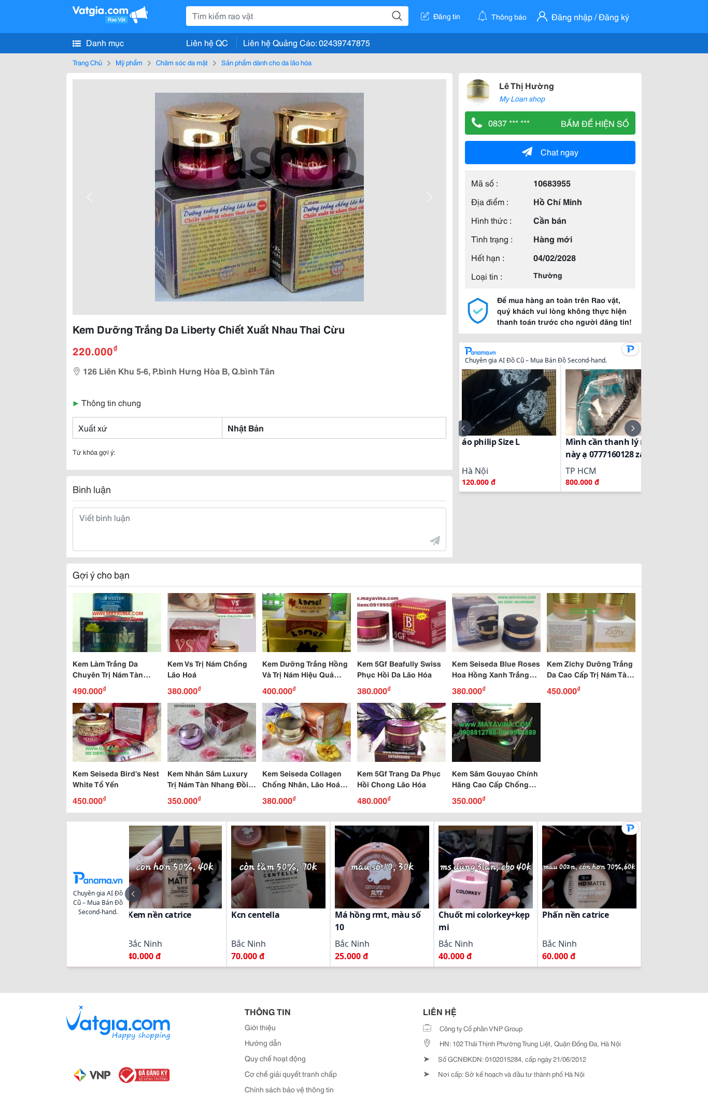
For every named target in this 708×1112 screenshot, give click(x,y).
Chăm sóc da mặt (182, 62)
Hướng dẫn (263, 1042)
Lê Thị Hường (526, 85)
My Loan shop (522, 98)
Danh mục (104, 42)
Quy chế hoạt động (275, 1058)
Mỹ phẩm (129, 62)
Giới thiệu (260, 1027)
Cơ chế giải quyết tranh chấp (291, 1073)
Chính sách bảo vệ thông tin (289, 1089)
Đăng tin (446, 16)
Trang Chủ (87, 62)
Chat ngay (559, 151)
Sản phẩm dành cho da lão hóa (266, 62)
